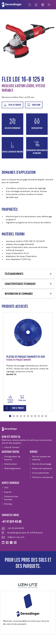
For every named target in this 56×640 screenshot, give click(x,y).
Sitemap (8, 504)
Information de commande (19, 293)
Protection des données (11, 498)
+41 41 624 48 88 (11, 522)
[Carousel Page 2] (14, 416)
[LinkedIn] (7, 542)
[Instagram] (11, 542)
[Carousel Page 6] (28, 416)
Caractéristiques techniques (20, 284)
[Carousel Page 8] (35, 416)
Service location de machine (41, 458)
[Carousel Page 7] (32, 416)
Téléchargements (14, 274)
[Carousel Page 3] (17, 416)
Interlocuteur (10, 464)
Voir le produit (18, 408)
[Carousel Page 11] (46, 416)
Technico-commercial (42, 477)
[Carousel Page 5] (24, 416)
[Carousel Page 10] (42, 416)
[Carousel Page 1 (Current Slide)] (10, 416)
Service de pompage (41, 464)
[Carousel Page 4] (21, 416)
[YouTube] (3, 542)
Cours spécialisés (40, 473)
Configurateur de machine (12, 458)
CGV (6, 488)
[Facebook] (15, 542)
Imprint (7, 492)
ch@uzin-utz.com (15, 537)
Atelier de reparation (42, 469)
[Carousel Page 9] (39, 416)
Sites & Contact (11, 447)
